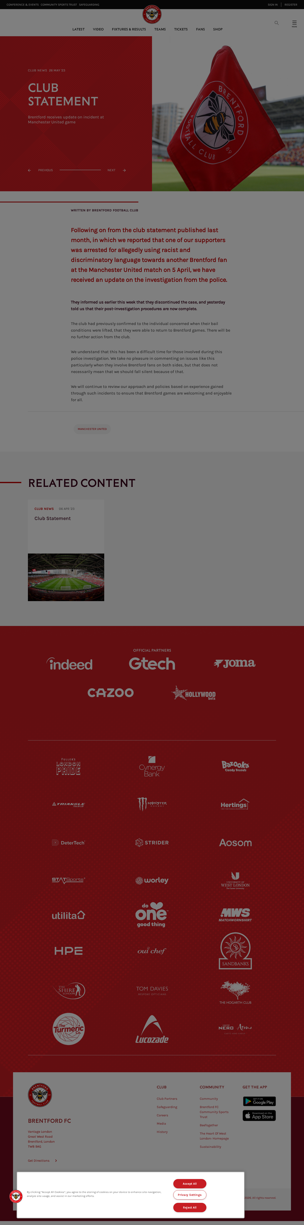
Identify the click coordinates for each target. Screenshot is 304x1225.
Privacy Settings (190, 1195)
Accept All (190, 1183)
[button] (16, 1196)
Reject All (190, 1207)
